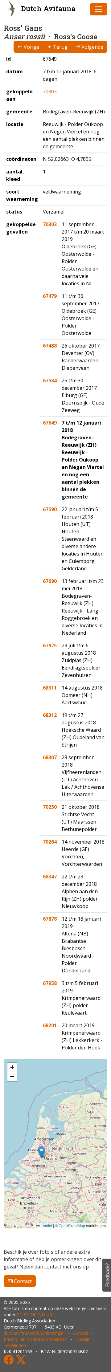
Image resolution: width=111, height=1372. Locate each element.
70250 (50, 807)
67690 (50, 581)
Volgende (91, 46)
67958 (50, 983)
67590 (50, 509)
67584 (50, 380)
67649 (50, 422)
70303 (50, 91)
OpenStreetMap (72, 1225)
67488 (50, 345)
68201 (50, 1025)
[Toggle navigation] (98, 9)
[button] (41, 1152)
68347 (50, 876)
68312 (50, 715)
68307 (50, 757)
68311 (50, 687)
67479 (50, 296)
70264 (50, 841)
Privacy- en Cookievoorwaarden (35, 1339)
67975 (50, 645)
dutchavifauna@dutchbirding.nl (34, 1333)
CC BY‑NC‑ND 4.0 (34, 1314)
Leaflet (46, 1225)
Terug (60, 46)
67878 (50, 918)
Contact (22, 1281)
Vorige (31, 46)
